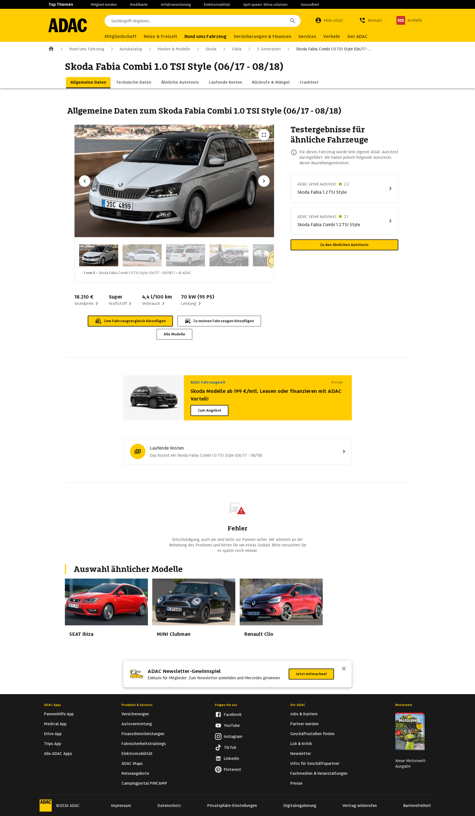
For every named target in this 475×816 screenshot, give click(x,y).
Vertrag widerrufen (360, 805)
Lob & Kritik (301, 743)
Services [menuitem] (307, 36)
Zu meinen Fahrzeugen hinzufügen (223, 321)
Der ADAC (297, 705)
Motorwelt (403, 705)
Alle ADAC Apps (58, 753)
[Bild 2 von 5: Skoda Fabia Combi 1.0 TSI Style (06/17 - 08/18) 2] (142, 255)
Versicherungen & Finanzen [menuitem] (262, 36)
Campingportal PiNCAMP (144, 783)
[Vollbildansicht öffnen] (264, 135)
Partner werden (304, 723)
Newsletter (300, 753)
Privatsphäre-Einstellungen (232, 805)
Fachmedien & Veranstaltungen (318, 773)
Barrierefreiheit (417, 805)
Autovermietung (136, 723)
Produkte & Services (137, 705)
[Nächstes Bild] (264, 181)
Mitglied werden (104, 4)
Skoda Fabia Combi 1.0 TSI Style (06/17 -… (333, 48)
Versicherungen (135, 713)
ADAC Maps (132, 763)
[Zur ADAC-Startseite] (67, 25)
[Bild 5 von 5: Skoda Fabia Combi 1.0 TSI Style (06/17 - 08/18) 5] (272, 255)
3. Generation (269, 48)
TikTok (230, 747)
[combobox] (202, 21)
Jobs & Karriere (303, 713)
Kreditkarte (139, 4)
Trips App (52, 743)
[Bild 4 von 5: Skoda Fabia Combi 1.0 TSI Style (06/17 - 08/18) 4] (228, 255)
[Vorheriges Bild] (84, 181)
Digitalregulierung (299, 805)
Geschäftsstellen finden (312, 733)
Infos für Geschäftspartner (314, 763)
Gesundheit (310, 4)
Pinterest (232, 769)
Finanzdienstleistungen (142, 733)
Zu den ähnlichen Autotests (344, 244)
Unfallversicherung (176, 4)
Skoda (211, 48)
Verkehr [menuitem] (331, 36)
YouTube (232, 725)
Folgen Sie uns (226, 705)
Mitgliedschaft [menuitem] (120, 36)
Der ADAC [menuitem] (357, 36)
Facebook (233, 714)
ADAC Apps (52, 705)
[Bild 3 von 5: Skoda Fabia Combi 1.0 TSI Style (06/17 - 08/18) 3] (185, 255)
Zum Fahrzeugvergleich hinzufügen (135, 321)
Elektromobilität (217, 4)
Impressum (121, 805)
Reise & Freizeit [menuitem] (160, 36)
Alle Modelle (174, 334)
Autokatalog (131, 48)
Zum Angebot (209, 410)
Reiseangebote (135, 773)
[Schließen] (344, 669)
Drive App (53, 733)
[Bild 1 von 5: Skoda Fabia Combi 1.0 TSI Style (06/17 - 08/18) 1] (98, 255)
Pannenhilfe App (59, 713)
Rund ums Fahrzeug (86, 48)
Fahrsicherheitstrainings (143, 743)
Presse (296, 783)
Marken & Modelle (174, 48)
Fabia (237, 48)
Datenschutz (169, 805)
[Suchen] (293, 21)
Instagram (233, 736)
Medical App (55, 723)
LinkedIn (231, 758)
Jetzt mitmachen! (311, 674)
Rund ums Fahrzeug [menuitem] (205, 36)
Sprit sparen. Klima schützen (265, 4)
